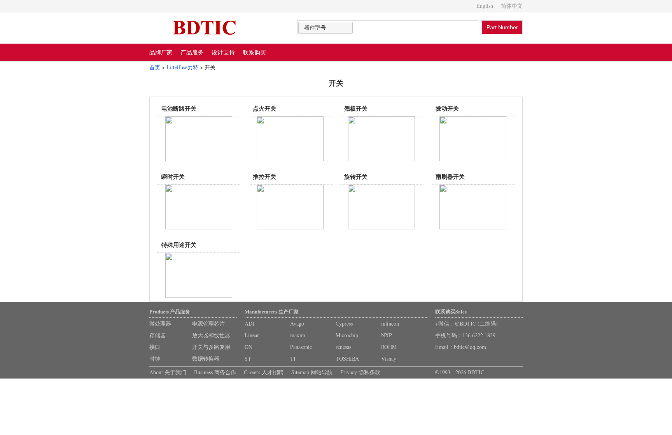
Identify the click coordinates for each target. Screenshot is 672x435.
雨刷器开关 (450, 176)
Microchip (347, 335)
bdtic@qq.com (470, 346)
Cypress (344, 323)
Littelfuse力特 (182, 67)
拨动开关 (447, 108)
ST (248, 358)
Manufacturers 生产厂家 (272, 311)
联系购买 (254, 52)
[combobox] (325, 28)
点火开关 (264, 108)
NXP (386, 335)
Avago (297, 323)
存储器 (157, 335)
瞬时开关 (173, 176)
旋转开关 (356, 176)
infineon (390, 323)
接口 (154, 346)
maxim (297, 335)
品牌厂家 (161, 52)
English (484, 5)
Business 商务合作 (215, 372)
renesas (343, 346)
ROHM (389, 346)
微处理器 (160, 323)
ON (248, 346)
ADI (249, 323)
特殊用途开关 (178, 244)
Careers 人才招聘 (264, 372)
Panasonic (301, 346)
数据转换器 (205, 358)
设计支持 (223, 52)
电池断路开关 (178, 108)
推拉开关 (264, 176)
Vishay (388, 358)
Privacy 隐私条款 (360, 372)
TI (293, 358)
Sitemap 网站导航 (311, 372)
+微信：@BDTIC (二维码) (466, 323)
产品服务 (192, 52)
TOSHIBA (347, 358)
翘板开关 (356, 108)
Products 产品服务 (169, 311)
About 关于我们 (167, 372)
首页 (154, 67)
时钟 (154, 358)
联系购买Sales (451, 311)
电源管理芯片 (208, 323)
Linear (252, 335)
